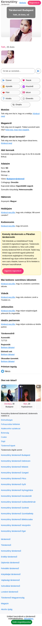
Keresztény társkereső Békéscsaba (17, 519)
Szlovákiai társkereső (10, 586)
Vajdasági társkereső (10, 580)
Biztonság (5, 433)
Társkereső (6, 545)
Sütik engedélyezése (21, 622)
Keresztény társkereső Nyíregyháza (17, 490)
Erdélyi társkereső (9, 557)
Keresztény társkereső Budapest (15, 455)
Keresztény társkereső (11, 551)
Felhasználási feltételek (10, 424)
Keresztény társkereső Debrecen (15, 461)
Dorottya (8, 404)
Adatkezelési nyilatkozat (10, 429)
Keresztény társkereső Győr (13, 484)
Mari (25, 404)
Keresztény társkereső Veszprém (16, 525)
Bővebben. (29, 619)
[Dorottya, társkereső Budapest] (9, 393)
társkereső (5, 539)
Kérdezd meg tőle (8, 212)
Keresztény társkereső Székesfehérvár (18, 502)
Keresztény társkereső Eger (13, 531)
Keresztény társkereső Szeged (14, 473)
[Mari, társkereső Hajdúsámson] (26, 393)
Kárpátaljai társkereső (10, 574)
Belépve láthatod (7, 347)
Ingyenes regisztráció (12, 271)
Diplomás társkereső (10, 562)
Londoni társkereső (9, 592)
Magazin (5, 603)
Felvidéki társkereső (10, 568)
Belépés (22, 3)
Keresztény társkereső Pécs (13, 478)
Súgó (3, 441)
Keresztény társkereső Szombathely (17, 513)
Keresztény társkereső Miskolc (14, 467)
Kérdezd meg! (6, 143)
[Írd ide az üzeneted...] (18, 71)
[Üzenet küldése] (38, 71)
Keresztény (9, 2)
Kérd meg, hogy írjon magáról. (17, 130)
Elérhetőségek (7, 420)
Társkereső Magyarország (12, 598)
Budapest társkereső (15, 179)
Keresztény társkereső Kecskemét (16, 496)
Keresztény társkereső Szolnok (15, 508)
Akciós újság (6, 609)
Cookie (4, 437)
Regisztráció (34, 3)
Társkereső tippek (8, 446)
